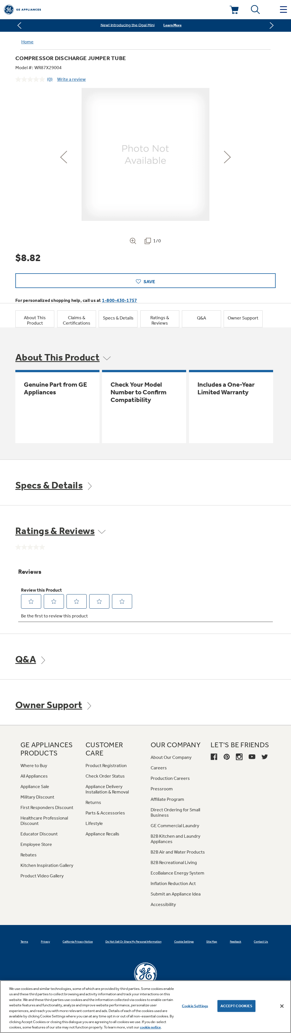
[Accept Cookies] (282, 1006)
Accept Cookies (237, 1006)
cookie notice (150, 1027)
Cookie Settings (195, 1006)
